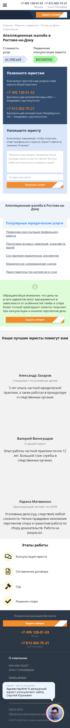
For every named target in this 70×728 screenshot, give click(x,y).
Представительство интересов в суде (31, 272)
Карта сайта (16, 709)
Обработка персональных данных (29, 714)
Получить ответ (35, 184)
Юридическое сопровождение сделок (31, 263)
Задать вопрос (51, 14)
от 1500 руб (13, 59)
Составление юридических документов (32, 255)
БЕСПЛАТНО (44, 59)
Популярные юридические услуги (34, 223)
